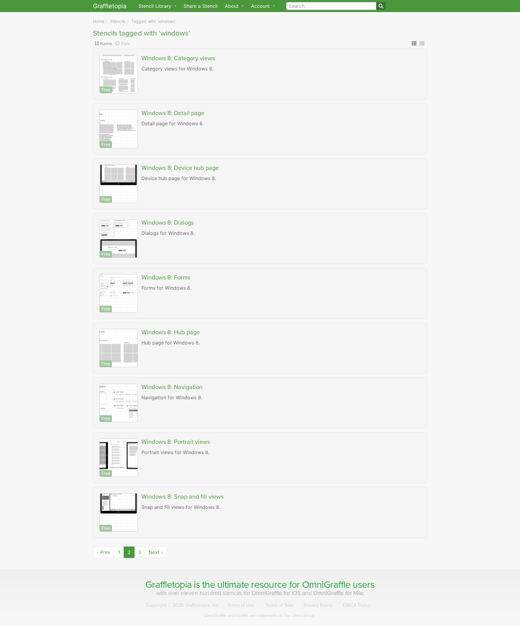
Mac (338, 593)
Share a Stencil (201, 6)
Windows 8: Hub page (170, 332)
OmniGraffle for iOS (277, 593)
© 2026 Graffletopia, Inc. (182, 605)
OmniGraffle (326, 584)
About (232, 6)
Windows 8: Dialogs (167, 222)
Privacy (318, 605)
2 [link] (129, 552)
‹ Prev (103, 552)
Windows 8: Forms (165, 277)
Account (261, 6)
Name (106, 43)
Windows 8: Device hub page (180, 168)
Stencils (117, 21)
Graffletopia (109, 6)
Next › (156, 552)
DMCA (357, 605)
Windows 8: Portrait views (175, 442)
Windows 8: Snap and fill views (182, 496)
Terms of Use (240, 605)
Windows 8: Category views (178, 58)
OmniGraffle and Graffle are (260, 615)
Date (125, 43)
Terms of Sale (279, 605)
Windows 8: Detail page (172, 113)
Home (98, 21)
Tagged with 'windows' (153, 21)
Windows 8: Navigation (172, 387)
